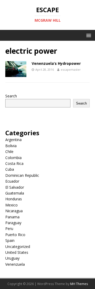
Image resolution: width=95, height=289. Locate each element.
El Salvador (14, 187)
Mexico (11, 204)
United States (16, 252)
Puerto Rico (15, 234)
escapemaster (71, 69)
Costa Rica (14, 163)
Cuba (9, 169)
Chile (9, 151)
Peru (9, 228)
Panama (12, 216)
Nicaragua (14, 210)
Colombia (13, 157)
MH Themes (79, 284)
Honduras (13, 198)
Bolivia (11, 145)
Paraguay (13, 222)
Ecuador (12, 181)
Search (11, 95)
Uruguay (12, 258)
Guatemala (14, 193)
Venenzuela (15, 264)
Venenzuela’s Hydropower (56, 63)
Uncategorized (17, 246)
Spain (10, 240)
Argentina (13, 139)
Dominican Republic (22, 175)
